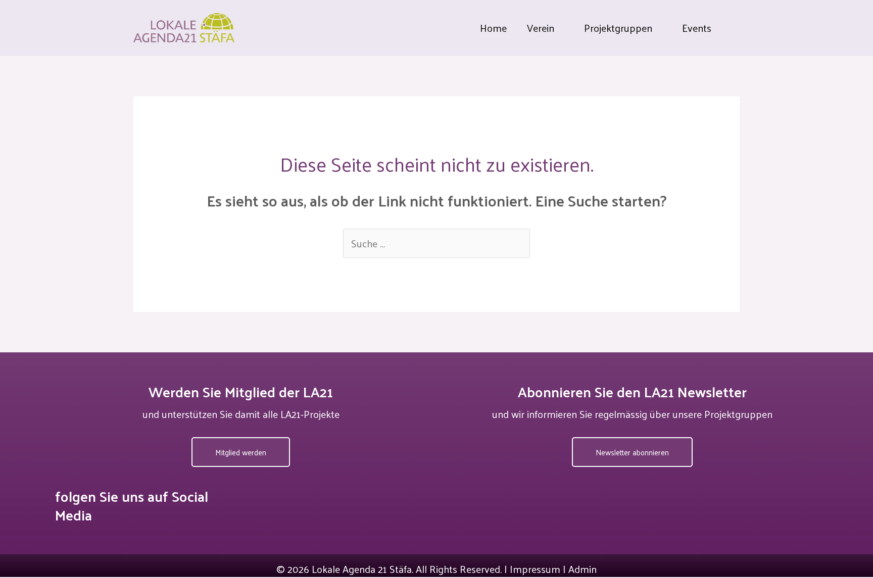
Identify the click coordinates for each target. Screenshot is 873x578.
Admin (582, 569)
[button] (559, 28)
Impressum (535, 569)
